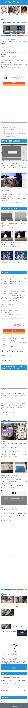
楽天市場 (14, 82)
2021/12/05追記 (11, 136)
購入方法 (6, 131)
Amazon (14, 85)
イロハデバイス (14, 2)
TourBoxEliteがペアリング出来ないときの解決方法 (14, 677)
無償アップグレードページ (7, 47)
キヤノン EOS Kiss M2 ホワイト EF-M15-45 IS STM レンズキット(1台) (18, 77)
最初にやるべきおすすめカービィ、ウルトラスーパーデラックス (14, 691)
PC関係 (3, 19)
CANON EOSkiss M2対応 (10, 127)
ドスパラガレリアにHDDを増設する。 (11, 683)
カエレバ (17, 80)
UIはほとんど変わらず (9, 129)
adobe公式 (3, 287)
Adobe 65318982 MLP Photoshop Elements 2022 (17, 325)
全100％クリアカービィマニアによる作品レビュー (14, 680)
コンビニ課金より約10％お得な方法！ (11, 687)
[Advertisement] (14, 106)
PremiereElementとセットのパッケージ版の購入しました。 (14, 134)
